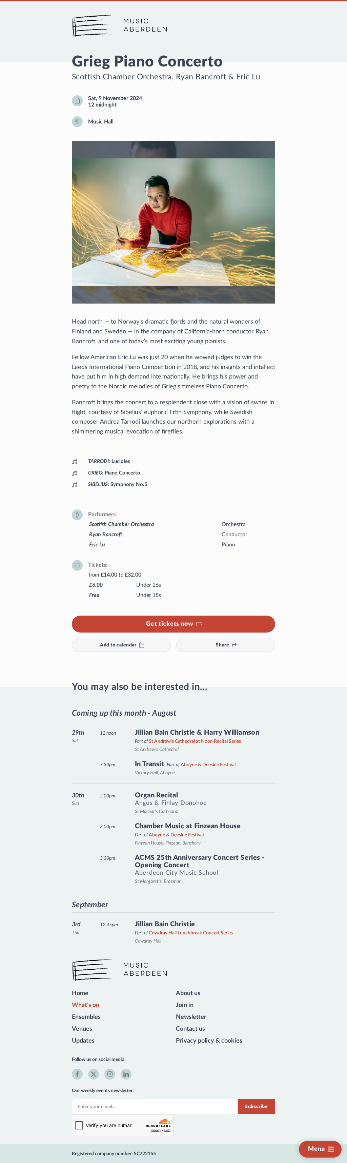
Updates (83, 1041)
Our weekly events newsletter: (103, 1090)
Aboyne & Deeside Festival (208, 764)
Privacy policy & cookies (209, 1041)
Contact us (190, 1029)
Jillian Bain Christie (165, 924)
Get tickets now (169, 624)
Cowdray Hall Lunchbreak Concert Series (191, 932)
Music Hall (101, 121)
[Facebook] (77, 1074)
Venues (82, 1029)
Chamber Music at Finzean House (188, 826)
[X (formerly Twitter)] (93, 1074)
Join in (184, 1005)
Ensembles (86, 1017)
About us (188, 993)
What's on (85, 1005)
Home (80, 993)
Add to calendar (118, 644)
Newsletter (191, 1017)
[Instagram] (109, 1074)
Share (222, 644)
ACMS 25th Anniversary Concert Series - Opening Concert (199, 861)
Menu (316, 1149)
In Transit (149, 764)
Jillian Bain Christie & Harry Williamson (197, 732)
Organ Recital (156, 795)
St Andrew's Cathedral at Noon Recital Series (195, 741)
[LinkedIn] (126, 1074)
